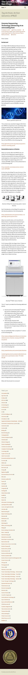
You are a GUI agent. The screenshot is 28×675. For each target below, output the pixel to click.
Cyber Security (4, 456)
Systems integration (6, 606)
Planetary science (5, 569)
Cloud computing (5, 444)
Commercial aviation (6, 446)
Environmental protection (7, 474)
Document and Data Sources (7, 458)
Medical (3, 520)
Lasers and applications (6, 507)
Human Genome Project (18, 33)
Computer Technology (6, 449)
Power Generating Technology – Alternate (10, 571)
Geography (3, 488)
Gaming (3, 483)
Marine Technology (5, 514)
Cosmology (4, 451)
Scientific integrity (5, 595)
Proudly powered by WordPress (8, 672)
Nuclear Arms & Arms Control (7, 544)
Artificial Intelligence (6, 414)
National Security (5, 537)
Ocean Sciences (5, 560)
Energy (3, 469)
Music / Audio (4, 532)
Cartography (4, 435)
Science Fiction (4, 592)
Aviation (3, 428)
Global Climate (4, 493)
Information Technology (6, 502)
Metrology (3, 523)
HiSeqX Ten (9, 33)
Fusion (2, 481)
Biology (3, 430)
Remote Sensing (5, 588)
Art (2, 412)
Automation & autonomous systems (9, 423)
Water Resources (5, 618)
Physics (3, 567)
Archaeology (4, 405)
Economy (3, 460)
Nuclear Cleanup (5, 546)
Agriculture (3, 395)
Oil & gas (3, 562)
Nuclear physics (5, 551)
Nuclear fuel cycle (5, 548)
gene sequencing (17, 31)
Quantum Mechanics (5, 583)
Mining (2, 527)
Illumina (3, 34)
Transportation (4, 611)
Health (2, 495)
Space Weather (4, 599)
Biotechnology (4, 432)
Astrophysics (4, 418)
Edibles (3, 463)
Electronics (3, 467)
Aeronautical (4, 393)
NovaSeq (7, 34)
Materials (3, 516)
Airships (3, 398)
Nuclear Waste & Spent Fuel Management (10, 558)
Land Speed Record (5, 504)
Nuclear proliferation (6, 553)
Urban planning (4, 613)
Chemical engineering (6, 437)
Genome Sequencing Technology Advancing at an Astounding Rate (12, 25)
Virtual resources (5, 616)
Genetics (19, 30)
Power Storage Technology (7, 581)
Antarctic (3, 402)
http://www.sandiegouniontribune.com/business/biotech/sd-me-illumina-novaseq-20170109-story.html (13, 337)
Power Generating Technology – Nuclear (10, 578)
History (3, 497)
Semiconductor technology (7, 597)
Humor (2, 500)
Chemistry (3, 439)
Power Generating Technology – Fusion (10, 576)
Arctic (2, 409)
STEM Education (5, 604)
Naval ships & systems (6, 539)
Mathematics (4, 518)
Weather (3, 620)
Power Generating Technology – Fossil (10, 574)
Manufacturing (4, 511)
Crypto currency (5, 453)
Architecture (4, 407)
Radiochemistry (5, 585)
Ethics (2, 476)
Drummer (14, 34)
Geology (3, 490)
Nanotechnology (5, 534)
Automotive (4, 425)
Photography (4, 565)
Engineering (4, 472)
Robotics (3, 590)
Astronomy (3, 416)
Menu (2, 7)
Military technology (5, 525)
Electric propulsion (5, 465)
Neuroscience (4, 541)
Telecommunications (6, 609)
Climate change (4, 442)
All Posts (15, 30)
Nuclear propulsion (5, 555)
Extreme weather (5, 479)
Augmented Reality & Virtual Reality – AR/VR (11, 421)
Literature (3, 509)
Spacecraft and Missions (6, 602)
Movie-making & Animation (7, 530)
